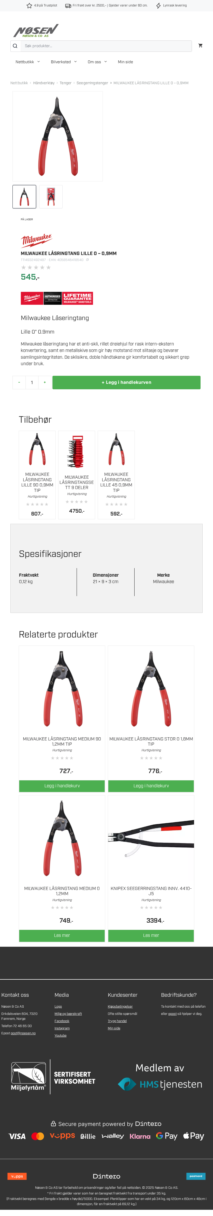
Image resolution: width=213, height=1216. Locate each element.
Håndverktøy (44, 83)
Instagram (62, 1028)
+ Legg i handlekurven (126, 382)
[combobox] (101, 46)
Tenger (65, 83)
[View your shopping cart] (200, 45)
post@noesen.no (23, 1033)
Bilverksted (61, 62)
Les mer (62, 935)
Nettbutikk (25, 62)
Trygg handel (117, 1021)
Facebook (62, 1021)
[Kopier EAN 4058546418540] (87, 260)
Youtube (60, 1036)
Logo (58, 1007)
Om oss (94, 62)
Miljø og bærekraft (68, 1014)
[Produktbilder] (57, 197)
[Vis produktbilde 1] (24, 197)
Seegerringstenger (92, 83)
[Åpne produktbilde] (58, 136)
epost (172, 1014)
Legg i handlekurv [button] (62, 786)
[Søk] (16, 46)
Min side (125, 62)
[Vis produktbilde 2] (51, 197)
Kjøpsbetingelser (120, 1007)
